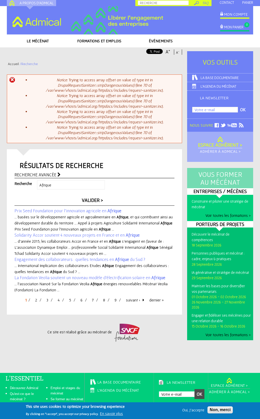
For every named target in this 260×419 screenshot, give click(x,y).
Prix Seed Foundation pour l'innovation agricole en (67, 210)
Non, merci (220, 410)
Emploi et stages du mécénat (65, 390)
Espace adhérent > (220, 145)
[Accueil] (36, 21)
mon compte (236, 14)
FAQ (206, 3)
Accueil (13, 64)
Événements (161, 41)
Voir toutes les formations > (228, 215)
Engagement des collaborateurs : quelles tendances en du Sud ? (79, 259)
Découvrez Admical (24, 388)
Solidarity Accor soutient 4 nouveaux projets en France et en (77, 235)
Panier (247, 2)
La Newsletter (214, 98)
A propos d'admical (37, 3)
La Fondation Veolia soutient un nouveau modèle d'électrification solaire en (89, 277)
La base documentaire (220, 77)
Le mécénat (38, 41)
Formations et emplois (99, 41)
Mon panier (233, 27)
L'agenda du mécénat (218, 86)
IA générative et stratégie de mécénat (220, 272)
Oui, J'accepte (193, 410)
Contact (227, 2)
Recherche (23, 183)
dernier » (156, 300)
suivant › (133, 300)
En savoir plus (111, 413)
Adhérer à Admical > (220, 151)
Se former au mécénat (67, 399)
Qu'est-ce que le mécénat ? (22, 396)
